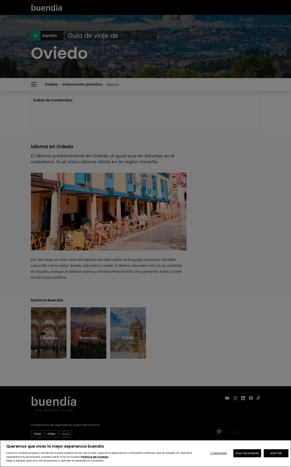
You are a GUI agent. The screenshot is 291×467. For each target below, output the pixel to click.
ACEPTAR (276, 453)
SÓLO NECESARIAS (247, 453)
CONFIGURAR (218, 453)
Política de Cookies (94, 457)
